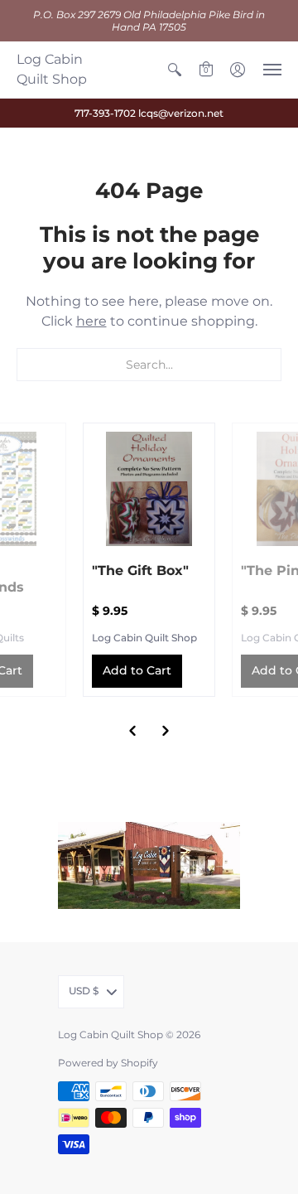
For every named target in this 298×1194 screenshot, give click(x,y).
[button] (174, 69)
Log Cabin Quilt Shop (52, 69)
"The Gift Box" (140, 570)
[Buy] (149, 489)
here (91, 321)
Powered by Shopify (108, 1062)
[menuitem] (174, 69)
